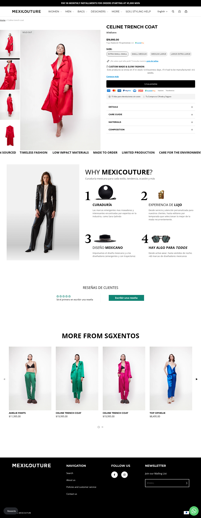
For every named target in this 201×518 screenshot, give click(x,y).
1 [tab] (99, 427)
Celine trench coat (16, 20)
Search (69, 473)
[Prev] (4, 379)
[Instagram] (124, 474)
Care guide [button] (115, 114)
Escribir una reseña (126, 297)
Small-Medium (139, 54)
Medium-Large (158, 54)
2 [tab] (103, 427)
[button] (139, 42)
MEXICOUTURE (25, 513)
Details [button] (113, 107)
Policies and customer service (81, 487)
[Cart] (186, 11)
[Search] (173, 11)
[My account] (179, 11)
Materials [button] (115, 122)
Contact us (71, 493)
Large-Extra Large (180, 54)
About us (70, 480)
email (150, 483)
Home (2, 20)
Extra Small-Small (117, 54)
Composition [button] (116, 129)
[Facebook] (114, 474)
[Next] (197, 379)
